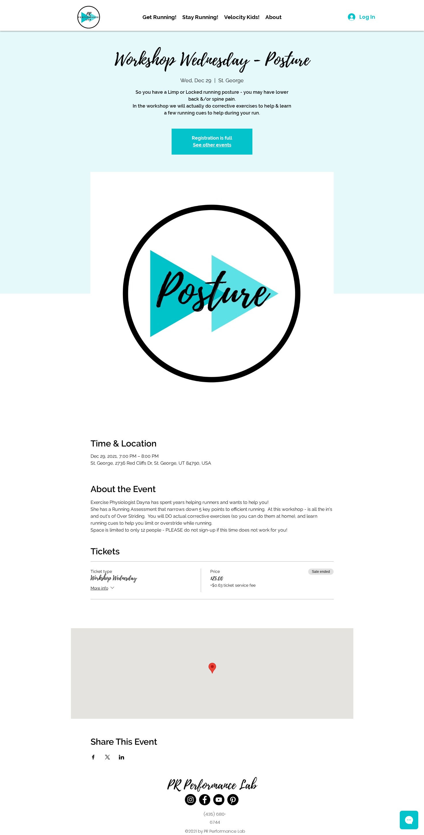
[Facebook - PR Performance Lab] (204, 799)
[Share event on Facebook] (93, 757)
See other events (212, 145)
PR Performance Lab (212, 785)
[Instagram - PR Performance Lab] (190, 799)
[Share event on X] (107, 757)
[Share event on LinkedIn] (121, 757)
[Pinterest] (233, 799)
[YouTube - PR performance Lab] (218, 799)
